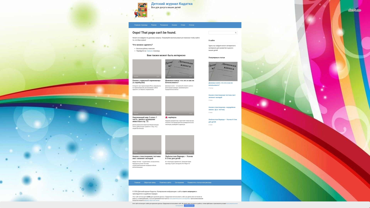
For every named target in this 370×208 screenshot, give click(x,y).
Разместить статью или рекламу (199, 182)
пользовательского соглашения (179, 198)
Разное (153, 25)
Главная (137, 182)
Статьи (191, 25)
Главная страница (140, 25)
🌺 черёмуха (170, 117)
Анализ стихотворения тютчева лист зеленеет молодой (146, 157)
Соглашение (179, 182)
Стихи (183, 25)
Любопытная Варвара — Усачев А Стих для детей (179, 157)
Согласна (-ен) (189, 205)
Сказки (174, 25)
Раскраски (164, 25)
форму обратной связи (152, 200)
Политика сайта (165, 182)
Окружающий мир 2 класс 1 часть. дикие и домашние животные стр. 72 (144, 119)
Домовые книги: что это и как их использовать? (179, 81)
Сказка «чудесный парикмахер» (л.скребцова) (146, 81)
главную (149, 51)
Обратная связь (150, 182)
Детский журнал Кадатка (172, 4)
